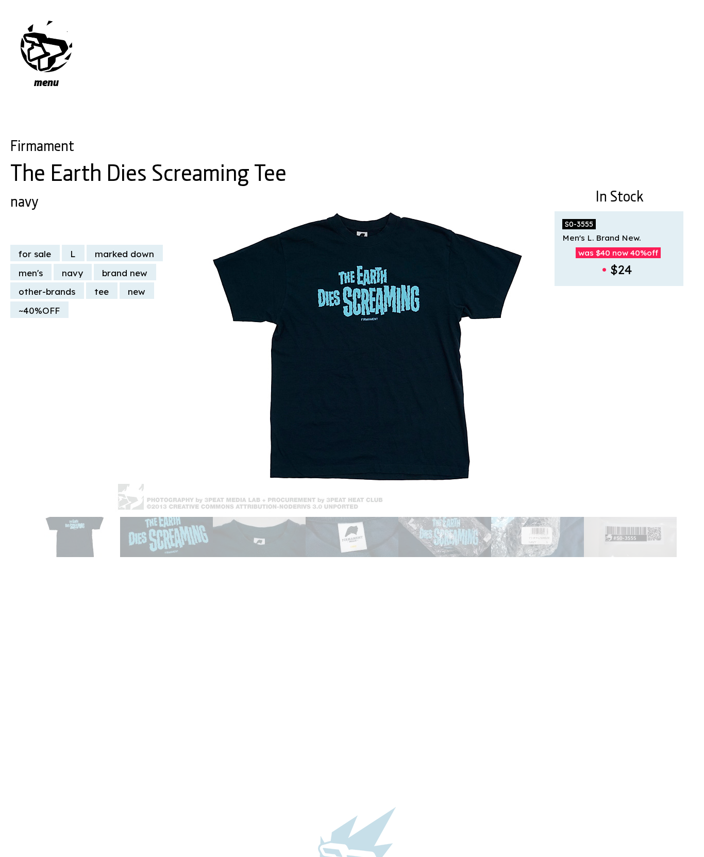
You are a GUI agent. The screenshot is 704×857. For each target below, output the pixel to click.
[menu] (46, 46)
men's (31, 272)
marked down (124, 253)
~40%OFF (39, 310)
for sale (35, 253)
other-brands (47, 291)
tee (101, 291)
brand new (124, 272)
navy (24, 199)
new (136, 291)
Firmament (42, 144)
